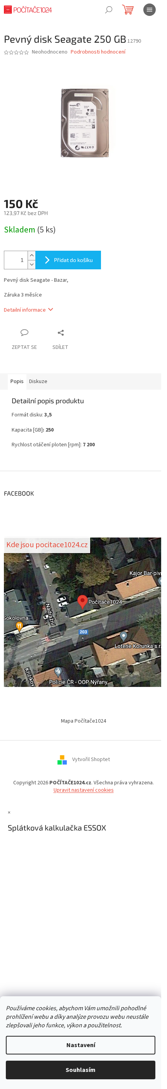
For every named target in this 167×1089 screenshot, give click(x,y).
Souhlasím (81, 1070)
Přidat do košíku (73, 260)
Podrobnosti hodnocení (98, 52)
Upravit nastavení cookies (84, 790)
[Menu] (149, 9)
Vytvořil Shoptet (91, 759)
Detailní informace (25, 310)
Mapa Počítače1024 (83, 721)
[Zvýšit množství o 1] (31, 255)
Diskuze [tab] (38, 381)
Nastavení (80, 1045)
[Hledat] (109, 9)
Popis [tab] (17, 381)
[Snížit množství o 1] (31, 264)
